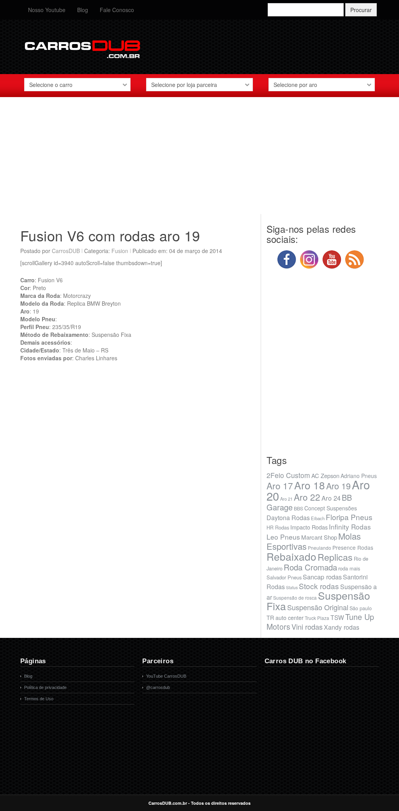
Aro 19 (338, 486)
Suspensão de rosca (295, 597)
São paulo (361, 608)
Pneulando (319, 547)
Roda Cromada (310, 567)
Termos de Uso (38, 698)
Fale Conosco (117, 10)
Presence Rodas (352, 547)
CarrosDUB (66, 251)
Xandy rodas (341, 627)
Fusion (119, 251)
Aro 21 (286, 499)
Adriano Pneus (359, 476)
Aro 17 (280, 485)
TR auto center (285, 617)
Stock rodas (319, 586)
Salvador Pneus (284, 577)
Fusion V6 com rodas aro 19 (110, 235)
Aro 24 (331, 498)
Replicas (335, 556)
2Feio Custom (288, 475)
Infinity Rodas (350, 526)
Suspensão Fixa (318, 600)
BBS (298, 508)
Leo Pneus (283, 537)
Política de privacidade (45, 687)
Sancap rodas (322, 576)
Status (292, 587)
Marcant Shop (319, 537)
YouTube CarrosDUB (166, 676)
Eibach (318, 518)
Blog (82, 10)
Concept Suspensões (330, 508)
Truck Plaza (317, 617)
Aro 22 (307, 496)
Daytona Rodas (288, 517)
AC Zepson (325, 475)
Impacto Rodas (309, 527)
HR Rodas (278, 527)
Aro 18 (309, 485)
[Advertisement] (199, 159)
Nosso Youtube (46, 10)
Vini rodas (307, 627)
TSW (337, 617)
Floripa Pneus (349, 517)
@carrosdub (158, 687)
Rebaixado (291, 556)
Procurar (361, 10)
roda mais (349, 568)
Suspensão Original (317, 607)
